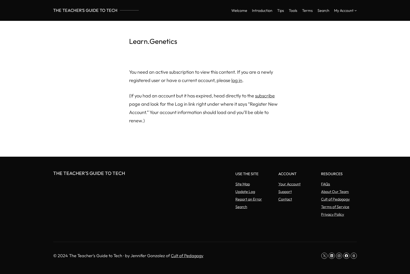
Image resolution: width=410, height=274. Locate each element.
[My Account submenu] (355, 10)
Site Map (242, 184)
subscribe (265, 96)
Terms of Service (335, 206)
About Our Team (335, 191)
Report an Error (248, 199)
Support (285, 191)
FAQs (325, 184)
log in (236, 80)
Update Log (245, 191)
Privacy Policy (332, 214)
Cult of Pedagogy (335, 199)
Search (241, 206)
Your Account (289, 184)
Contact (285, 199)
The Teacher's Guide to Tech (85, 10)
